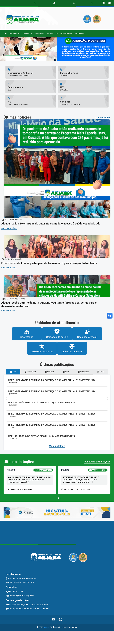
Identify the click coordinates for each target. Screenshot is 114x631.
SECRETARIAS (39, 33)
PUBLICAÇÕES (79, 33)
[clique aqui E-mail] (53, 619)
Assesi (46, 627)
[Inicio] (6, 33)
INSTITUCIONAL (14, 33)
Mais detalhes (57, 446)
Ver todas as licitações (97, 461)
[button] (58, 498)
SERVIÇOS (50, 33)
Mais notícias (102, 117)
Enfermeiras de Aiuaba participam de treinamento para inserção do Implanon (49, 263)
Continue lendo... (9, 228)
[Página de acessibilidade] (74, 3)
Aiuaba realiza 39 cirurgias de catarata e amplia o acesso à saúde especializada (50, 223)
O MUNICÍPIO (27, 33)
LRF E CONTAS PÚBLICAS (63, 33)
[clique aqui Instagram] (60, 619)
